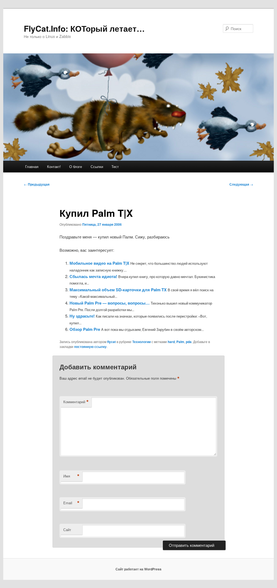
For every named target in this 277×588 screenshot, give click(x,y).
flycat (111, 341)
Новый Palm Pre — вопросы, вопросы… (110, 303)
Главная (31, 166)
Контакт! (54, 166)
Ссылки (97, 166)
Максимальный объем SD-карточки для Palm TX (118, 290)
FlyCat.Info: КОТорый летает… (84, 28)
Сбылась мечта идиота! (93, 276)
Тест (115, 166)
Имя (71, 476)
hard (171, 341)
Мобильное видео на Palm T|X (99, 263)
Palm (180, 341)
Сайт (67, 529)
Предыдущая (37, 184)
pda (189, 341)
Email (71, 503)
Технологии (141, 341)
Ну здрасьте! (82, 316)
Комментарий (76, 402)
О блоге (75, 166)
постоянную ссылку (90, 346)
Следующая (241, 184)
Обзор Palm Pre (85, 329)
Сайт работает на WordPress (138, 569)
